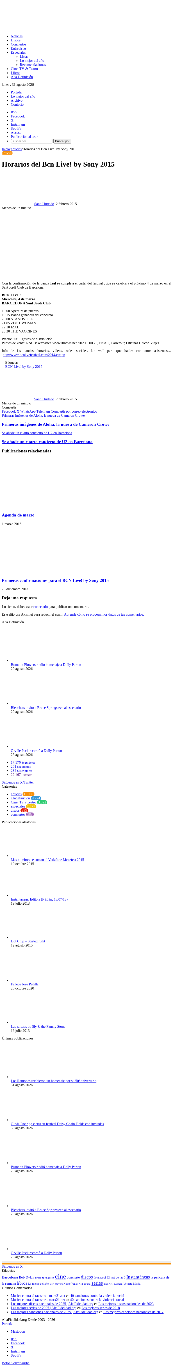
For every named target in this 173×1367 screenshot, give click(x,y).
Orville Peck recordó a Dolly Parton (36, 751)
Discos (15, 40)
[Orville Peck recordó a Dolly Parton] (35, 746)
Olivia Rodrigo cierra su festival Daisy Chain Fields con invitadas (57, 1124)
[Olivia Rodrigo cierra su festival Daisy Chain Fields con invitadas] (35, 1120)
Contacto (17, 104)
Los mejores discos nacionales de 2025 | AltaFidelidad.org (52, 1304)
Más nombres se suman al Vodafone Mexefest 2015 (47, 860)
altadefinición (20, 798)
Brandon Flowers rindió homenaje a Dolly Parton (46, 665)
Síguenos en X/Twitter (18, 782)
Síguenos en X (12, 1266)
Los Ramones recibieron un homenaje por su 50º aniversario (53, 1081)
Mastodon (18, 1331)
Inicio (6, 149)
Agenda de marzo (18, 515)
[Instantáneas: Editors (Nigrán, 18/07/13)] (35, 895)
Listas (24, 56)
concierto (73, 1277)
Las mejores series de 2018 (101, 1308)
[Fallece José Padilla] (35, 980)
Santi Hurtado (44, 204)
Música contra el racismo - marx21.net (38, 1296)
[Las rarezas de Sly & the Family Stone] (35, 1022)
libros (22, 1283)
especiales (18, 806)
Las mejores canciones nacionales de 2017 (133, 1312)
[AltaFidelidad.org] (58, 28)
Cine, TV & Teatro (24, 69)
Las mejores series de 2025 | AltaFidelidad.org (43, 1308)
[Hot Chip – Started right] (35, 937)
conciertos (18, 814)
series (97, 1283)
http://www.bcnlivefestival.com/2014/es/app (34, 355)
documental (100, 1277)
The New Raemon (113, 1284)
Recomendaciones (33, 65)
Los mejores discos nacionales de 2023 (126, 1304)
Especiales (18, 52)
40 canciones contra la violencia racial (97, 1296)
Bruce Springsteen (44, 1277)
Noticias (17, 36)
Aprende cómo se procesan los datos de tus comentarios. (104, 614)
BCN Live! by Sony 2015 (23, 366)
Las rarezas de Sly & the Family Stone (38, 1026)
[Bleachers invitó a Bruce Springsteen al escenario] (35, 703)
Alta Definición (22, 77)
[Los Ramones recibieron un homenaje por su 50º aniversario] (35, 1077)
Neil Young (85, 1284)
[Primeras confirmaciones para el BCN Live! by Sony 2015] (46, 572)
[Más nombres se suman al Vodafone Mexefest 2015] (35, 856)
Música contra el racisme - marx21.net (38, 1300)
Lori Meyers (56, 1283)
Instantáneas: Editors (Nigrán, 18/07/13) (39, 899)
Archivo (17, 100)
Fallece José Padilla (25, 984)
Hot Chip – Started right (28, 941)
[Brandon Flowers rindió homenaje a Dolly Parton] (35, 660)
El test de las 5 (116, 1277)
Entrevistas (18, 48)
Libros (15, 73)
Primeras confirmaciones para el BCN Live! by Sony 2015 (55, 580)
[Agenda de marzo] (34, 506)
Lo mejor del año (32, 60)
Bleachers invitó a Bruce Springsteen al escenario (46, 708)
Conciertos (18, 44)
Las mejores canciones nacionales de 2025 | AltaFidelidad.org (54, 1312)
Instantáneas (138, 1277)
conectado (40, 607)
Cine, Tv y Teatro (23, 802)
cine (60, 1276)
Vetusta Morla (132, 1283)
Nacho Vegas (71, 1283)
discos (15, 810)
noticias (16, 149)
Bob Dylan (26, 1277)
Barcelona (10, 1277)
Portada (16, 92)
